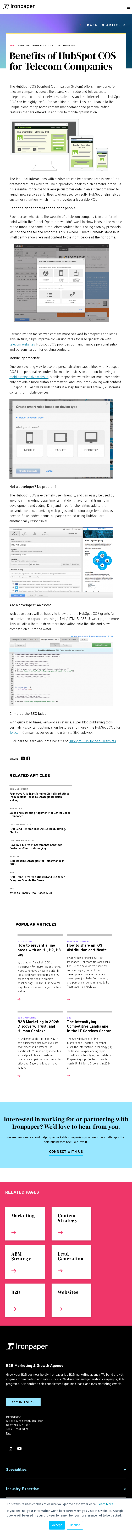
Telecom (15, 733)
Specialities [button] (16, 1470)
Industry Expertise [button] (22, 1489)
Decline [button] (75, 1525)
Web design (25, 941)
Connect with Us (66, 1152)
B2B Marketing (27, 1018)
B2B (11, 45)
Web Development (78, 941)
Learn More (105, 1504)
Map (8, 1433)
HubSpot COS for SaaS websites (92, 741)
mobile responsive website (28, 377)
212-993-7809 (19, 1429)
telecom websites (22, 344)
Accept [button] (57, 1525)
